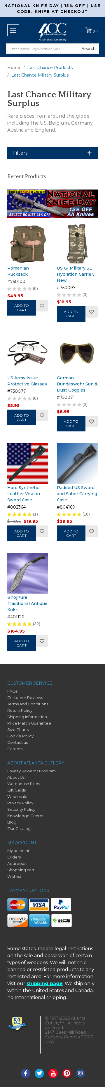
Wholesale (17, 796)
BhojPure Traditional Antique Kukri (27, 603)
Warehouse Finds (23, 783)
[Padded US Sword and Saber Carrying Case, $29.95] (77, 463)
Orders (14, 857)
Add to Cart (21, 307)
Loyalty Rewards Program (31, 771)
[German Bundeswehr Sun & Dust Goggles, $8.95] (77, 353)
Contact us (17, 742)
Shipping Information (27, 716)
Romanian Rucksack (18, 271)
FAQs (12, 691)
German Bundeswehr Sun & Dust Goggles (77, 384)
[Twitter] (39, 1073)
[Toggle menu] (13, 30)
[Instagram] (80, 1073)
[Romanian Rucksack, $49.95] (27, 244)
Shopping (95, 31)
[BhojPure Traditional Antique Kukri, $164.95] (27, 573)
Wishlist (42, 305)
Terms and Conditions (27, 704)
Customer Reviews (25, 697)
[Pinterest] (66, 1073)
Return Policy (19, 710)
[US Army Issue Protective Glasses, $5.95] (27, 353)
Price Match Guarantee (29, 723)
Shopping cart (20, 870)
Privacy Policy (20, 803)
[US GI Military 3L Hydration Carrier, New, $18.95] (77, 244)
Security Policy (21, 809)
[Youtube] (53, 1073)
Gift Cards (16, 790)
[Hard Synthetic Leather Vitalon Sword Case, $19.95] (27, 463)
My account (18, 850)
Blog (11, 822)
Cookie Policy (20, 736)
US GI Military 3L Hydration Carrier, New (75, 274)
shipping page (45, 983)
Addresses (17, 863)
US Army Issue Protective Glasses (27, 381)
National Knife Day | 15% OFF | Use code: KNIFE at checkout (52, 8)
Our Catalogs (19, 828)
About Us (15, 777)
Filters (20, 153)
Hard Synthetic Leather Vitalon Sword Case (23, 493)
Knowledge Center (25, 815)
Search (89, 48)
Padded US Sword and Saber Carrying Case (77, 493)
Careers (14, 748)
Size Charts (18, 729)
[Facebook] (25, 1073)
